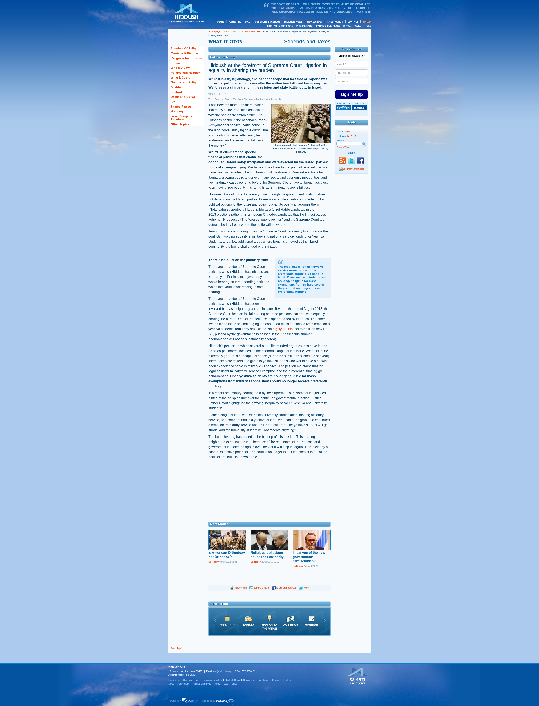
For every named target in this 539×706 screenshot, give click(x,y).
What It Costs (231, 31)
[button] (351, 94)
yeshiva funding (273, 99)
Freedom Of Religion (185, 48)
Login (347, 131)
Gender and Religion (185, 82)
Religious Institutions (186, 58)
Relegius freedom (277, 22)
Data (358, 26)
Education (178, 63)
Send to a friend (261, 587)
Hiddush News (301, 22)
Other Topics (180, 124)
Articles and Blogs (202, 683)
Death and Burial (183, 97)
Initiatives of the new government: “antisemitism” (309, 557)
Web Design (218, 701)
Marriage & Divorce (184, 53)
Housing (177, 111)
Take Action (263, 680)
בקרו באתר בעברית (357, 675)
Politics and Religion (186, 72)
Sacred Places (181, 106)
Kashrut (176, 92)
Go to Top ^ (176, 648)
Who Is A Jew (180, 67)
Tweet (306, 587)
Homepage (186, 13)
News (280, 26)
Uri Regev (213, 562)
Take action (342, 22)
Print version (240, 587)
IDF (173, 101)
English (287, 680)
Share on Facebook (286, 587)
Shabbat (177, 87)
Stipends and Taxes (251, 31)
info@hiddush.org (222, 671)
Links (367, 26)
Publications (304, 26)
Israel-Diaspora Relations (181, 118)
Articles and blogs (336, 26)
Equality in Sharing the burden (247, 99)
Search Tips (342, 147)
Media (347, 26)
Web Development (183, 701)
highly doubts (283, 329)
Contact (353, 22)
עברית (366, 22)
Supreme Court (222, 99)
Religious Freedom (212, 680)
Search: (340, 140)
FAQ (248, 22)
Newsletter (315, 22)
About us (241, 22)
